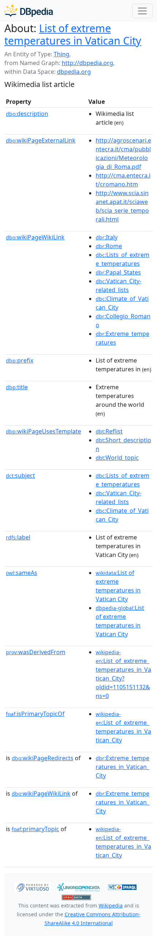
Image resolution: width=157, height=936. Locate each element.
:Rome (109, 246)
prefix (19, 360)
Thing (61, 54)
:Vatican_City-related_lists (118, 285)
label (18, 537)
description (27, 114)
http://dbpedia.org (87, 63)
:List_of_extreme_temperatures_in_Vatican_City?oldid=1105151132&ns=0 (123, 674)
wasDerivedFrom (35, 652)
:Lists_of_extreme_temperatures (122, 259)
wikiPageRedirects (42, 758)
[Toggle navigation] (142, 11)
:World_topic (117, 458)
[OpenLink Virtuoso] (32, 887)
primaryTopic (35, 829)
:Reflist (109, 431)
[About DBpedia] (28, 11)
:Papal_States (118, 272)
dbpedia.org (74, 72)
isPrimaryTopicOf (35, 714)
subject (20, 475)
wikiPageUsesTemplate (43, 431)
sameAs (21, 573)
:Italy (107, 237)
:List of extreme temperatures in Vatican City (118, 586)
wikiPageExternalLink (41, 140)
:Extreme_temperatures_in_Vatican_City (122, 767)
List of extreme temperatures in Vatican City (72, 34)
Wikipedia (111, 905)
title (17, 387)
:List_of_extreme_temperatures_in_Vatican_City (123, 727)
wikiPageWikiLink (35, 237)
